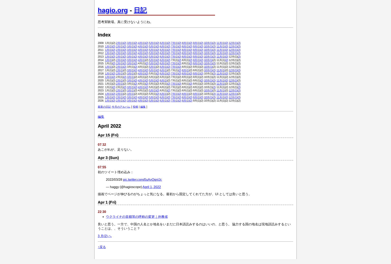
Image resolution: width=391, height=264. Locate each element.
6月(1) (163, 43)
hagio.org (113, 10)
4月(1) (141, 43)
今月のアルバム (121, 106)
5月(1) (152, 43)
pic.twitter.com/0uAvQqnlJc (142, 179)
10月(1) (208, 43)
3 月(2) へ (105, 236)
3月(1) (130, 43)
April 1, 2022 (152, 187)
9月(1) (196, 43)
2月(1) (119, 43)
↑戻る (102, 247)
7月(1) (174, 43)
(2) (124, 43)
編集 (143, 106)
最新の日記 (104, 106)
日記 (140, 10)
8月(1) (185, 43)
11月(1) (220, 43)
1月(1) (108, 46)
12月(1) (233, 43)
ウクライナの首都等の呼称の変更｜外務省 (137, 216)
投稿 (135, 106)
